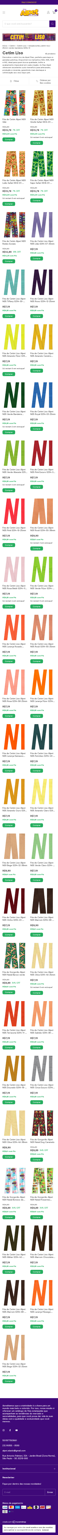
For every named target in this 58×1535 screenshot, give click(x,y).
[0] (54, 12)
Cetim (12, 46)
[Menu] (3, 12)
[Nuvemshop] (14, 1523)
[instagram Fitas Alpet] (3, 1430)
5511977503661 (9, 1440)
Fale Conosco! (29, 2)
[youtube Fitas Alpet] (16, 1430)
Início (4, 46)
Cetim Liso (21, 46)
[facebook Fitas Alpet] (10, 1430)
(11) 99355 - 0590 (10, 1445)
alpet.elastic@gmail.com (14, 1450)
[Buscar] (52, 23)
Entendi (45, 1530)
